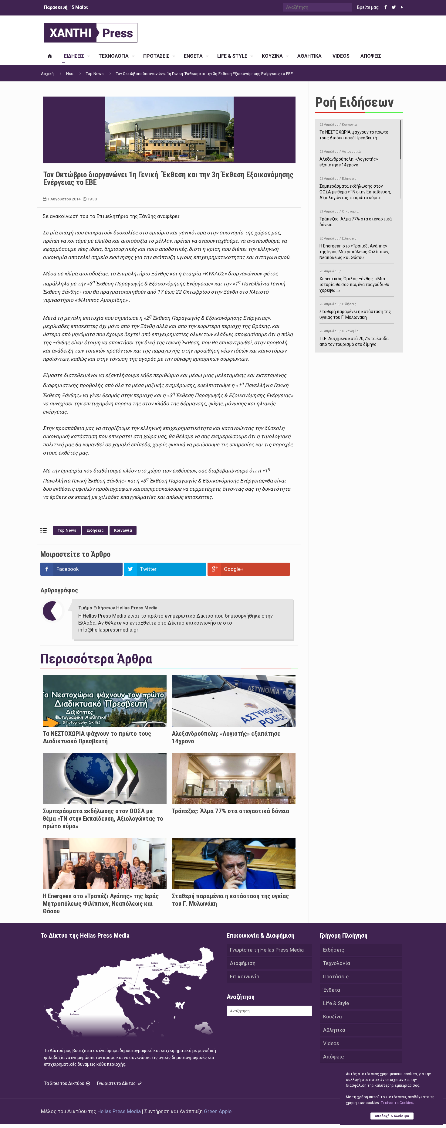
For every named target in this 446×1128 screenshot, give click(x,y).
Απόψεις (333, 1057)
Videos (331, 1043)
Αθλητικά (334, 1030)
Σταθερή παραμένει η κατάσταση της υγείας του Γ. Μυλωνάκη (355, 311)
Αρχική (47, 73)
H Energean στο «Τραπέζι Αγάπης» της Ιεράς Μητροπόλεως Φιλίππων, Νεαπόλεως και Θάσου (101, 903)
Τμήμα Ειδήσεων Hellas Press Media (117, 608)
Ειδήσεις (95, 530)
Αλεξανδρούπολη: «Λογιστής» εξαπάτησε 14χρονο (348, 158)
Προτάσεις (336, 976)
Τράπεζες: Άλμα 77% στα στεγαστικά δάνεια (230, 811)
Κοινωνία (123, 530)
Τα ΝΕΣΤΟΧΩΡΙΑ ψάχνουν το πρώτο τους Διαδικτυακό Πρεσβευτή (97, 737)
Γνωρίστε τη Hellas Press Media (267, 950)
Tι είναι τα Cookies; (397, 1103)
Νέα (69, 73)
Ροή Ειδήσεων (354, 102)
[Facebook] (385, 7)
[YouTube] (402, 7)
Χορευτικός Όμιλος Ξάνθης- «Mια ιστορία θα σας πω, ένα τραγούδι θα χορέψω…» (354, 281)
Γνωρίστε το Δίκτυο (117, 1083)
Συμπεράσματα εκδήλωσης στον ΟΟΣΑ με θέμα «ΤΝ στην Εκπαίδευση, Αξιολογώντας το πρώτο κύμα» (103, 818)
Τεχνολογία (336, 963)
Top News (94, 73)
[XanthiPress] (90, 31)
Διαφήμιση (242, 963)
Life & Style (336, 1003)
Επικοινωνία (244, 976)
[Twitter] (393, 7)
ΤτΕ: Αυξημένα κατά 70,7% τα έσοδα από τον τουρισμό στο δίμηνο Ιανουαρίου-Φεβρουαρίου (354, 341)
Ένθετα (331, 990)
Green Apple (217, 1111)
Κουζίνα (332, 1017)
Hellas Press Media (119, 1111)
